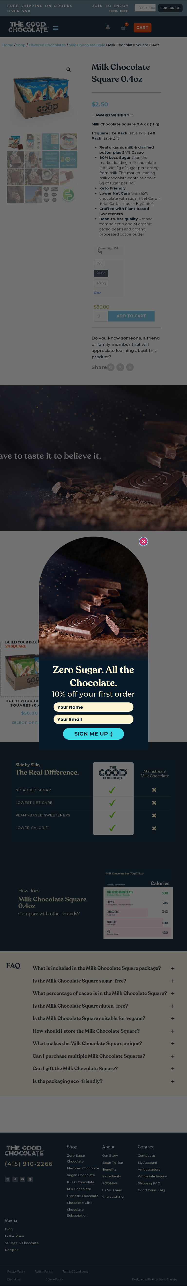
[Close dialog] (143, 541)
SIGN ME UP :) (93, 733)
